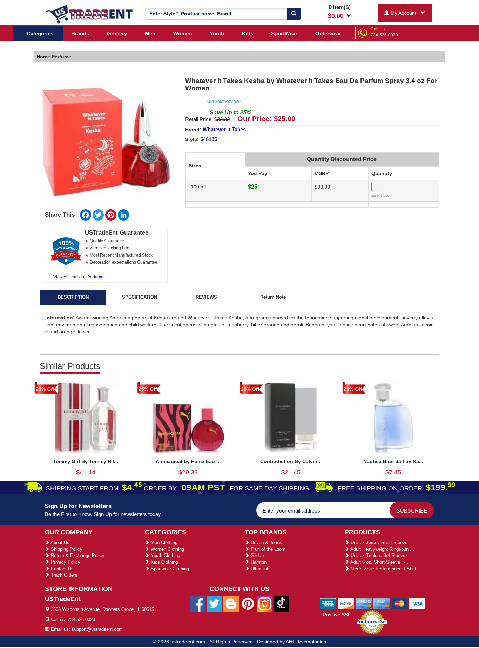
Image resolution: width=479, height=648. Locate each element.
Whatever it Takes (224, 129)
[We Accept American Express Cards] (328, 603)
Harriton (258, 562)
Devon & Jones (265, 542)
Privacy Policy (64, 562)
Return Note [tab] (273, 297)
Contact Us (61, 568)
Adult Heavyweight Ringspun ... (381, 549)
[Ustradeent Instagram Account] (264, 603)
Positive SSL (337, 615)
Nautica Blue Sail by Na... (393, 461)
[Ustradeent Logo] (89, 13)
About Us (59, 542)
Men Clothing (163, 542)
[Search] (294, 14)
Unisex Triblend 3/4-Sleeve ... (380, 555)
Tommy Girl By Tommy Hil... (85, 461)
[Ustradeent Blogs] (231, 603)
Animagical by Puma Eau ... (188, 461)
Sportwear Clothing (169, 568)
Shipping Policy (65, 549)
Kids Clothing (163, 562)
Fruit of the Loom (267, 549)
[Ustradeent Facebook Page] (197, 603)
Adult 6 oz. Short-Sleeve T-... (379, 562)
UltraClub (259, 568)
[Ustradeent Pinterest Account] (248, 603)
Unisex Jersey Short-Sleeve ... (381, 542)
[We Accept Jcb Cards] (381, 603)
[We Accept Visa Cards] (417, 603)
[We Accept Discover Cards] (346, 603)
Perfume (95, 276)
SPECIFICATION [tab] (139, 297)
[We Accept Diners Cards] (364, 603)
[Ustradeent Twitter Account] (214, 603)
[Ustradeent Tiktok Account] (281, 603)
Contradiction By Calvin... (291, 461)
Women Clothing (166, 549)
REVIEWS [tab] (206, 297)
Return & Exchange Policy (76, 555)
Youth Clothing (164, 555)
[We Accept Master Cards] (399, 603)
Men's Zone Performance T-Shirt (382, 568)
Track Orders (63, 575)
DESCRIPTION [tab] (73, 297)
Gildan (256, 555)
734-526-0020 (384, 35)
